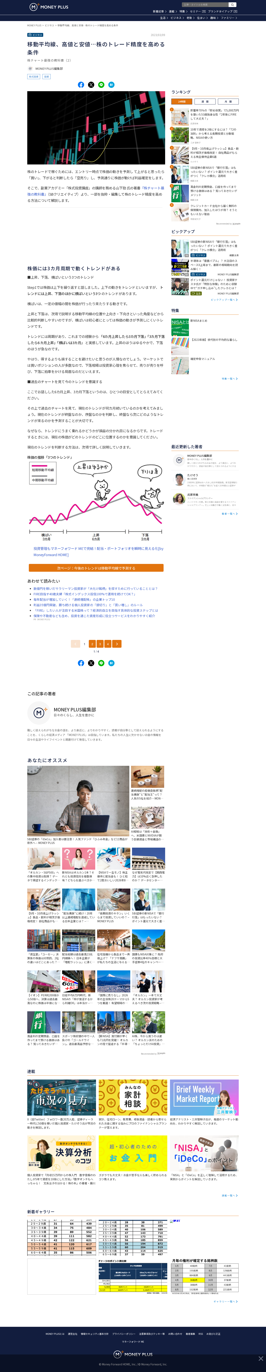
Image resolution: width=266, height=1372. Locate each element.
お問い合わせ (175, 1333)
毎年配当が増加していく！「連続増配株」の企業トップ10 (74, 599)
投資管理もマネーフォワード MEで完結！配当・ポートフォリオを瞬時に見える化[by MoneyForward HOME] (98, 551)
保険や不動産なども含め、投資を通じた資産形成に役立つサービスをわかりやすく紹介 (94, 615)
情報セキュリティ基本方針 (95, 1333)
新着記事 (158, 11)
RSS (201, 1333)
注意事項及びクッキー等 (152, 1333)
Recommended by (149, 1053)
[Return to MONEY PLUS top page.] (49, 7)
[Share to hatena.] (111, 85)
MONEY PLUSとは (55, 1333)
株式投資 (33, 76)
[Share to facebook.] (81, 85)
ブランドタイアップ (222, 11)
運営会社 (72, 1333)
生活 (163, 18)
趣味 (213, 18)
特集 (182, 11)
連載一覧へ (228, 1195)
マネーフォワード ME (133, 1341)
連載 (171, 11)
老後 (189, 18)
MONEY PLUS (34, 25)
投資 (46, 76)
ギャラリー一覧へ (224, 1301)
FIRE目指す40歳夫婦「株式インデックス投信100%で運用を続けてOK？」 (85, 594)
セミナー (197, 11)
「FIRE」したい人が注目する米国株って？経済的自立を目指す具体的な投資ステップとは (95, 610)
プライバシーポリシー (124, 1333)
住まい (201, 18)
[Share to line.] (101, 85)
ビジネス (176, 18)
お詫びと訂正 (213, 1333)
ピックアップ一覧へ (223, 299)
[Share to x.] (91, 85)
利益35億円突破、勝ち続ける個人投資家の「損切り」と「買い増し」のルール (88, 605)
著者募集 (190, 1333)
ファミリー (227, 18)
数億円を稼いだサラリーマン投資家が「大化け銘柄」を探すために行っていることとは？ (95, 588)
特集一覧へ (228, 378)
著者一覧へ (228, 513)
